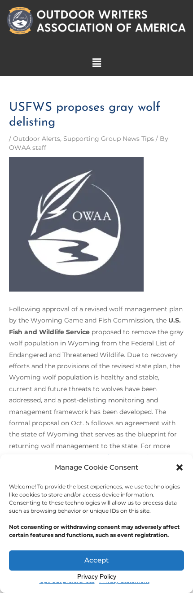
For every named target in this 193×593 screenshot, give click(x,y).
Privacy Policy (96, 576)
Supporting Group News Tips (108, 138)
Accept (96, 560)
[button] (179, 467)
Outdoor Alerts (36, 138)
